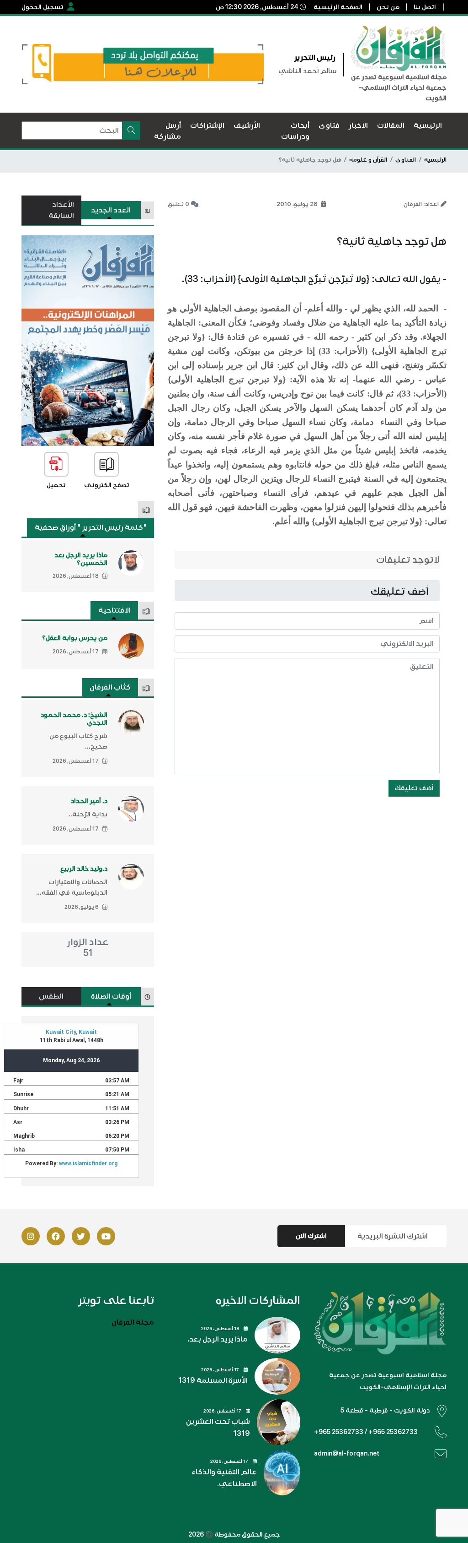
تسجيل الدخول (42, 7)
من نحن (388, 7)
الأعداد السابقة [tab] (61, 210)
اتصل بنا (425, 7)
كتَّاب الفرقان (110, 687)
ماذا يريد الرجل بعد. (217, 1339)
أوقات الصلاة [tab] (111, 996)
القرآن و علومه (368, 159)
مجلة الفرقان (133, 1322)
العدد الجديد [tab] (111, 210)
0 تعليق (178, 204)
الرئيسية (435, 159)
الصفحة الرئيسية (338, 7)
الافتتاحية (114, 610)
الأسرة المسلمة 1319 (213, 1380)
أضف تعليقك (414, 788)
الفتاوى (405, 159)
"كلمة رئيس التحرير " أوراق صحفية (91, 527)
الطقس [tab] (51, 996)
